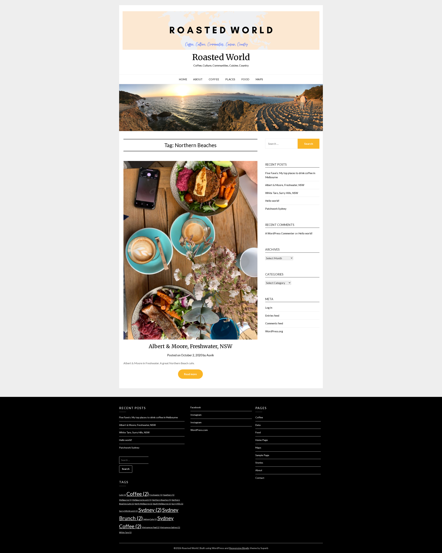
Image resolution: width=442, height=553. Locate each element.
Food (245, 79)
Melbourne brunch (142, 500)
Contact (259, 477)
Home (183, 79)
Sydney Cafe (150, 519)
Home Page (261, 439)
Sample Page (262, 455)
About (198, 79)
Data (258, 424)
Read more (190, 374)
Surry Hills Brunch (128, 511)
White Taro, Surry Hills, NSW (281, 192)
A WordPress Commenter (279, 233)
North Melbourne (143, 504)
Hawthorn (168, 495)
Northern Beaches (161, 500)
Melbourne (125, 500)
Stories (259, 462)
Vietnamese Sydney (170, 527)
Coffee (214, 79)
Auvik (210, 355)
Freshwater (155, 495)
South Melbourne (162, 504)
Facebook (195, 407)
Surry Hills (177, 504)
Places (230, 79)
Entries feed (272, 315)
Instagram (195, 414)
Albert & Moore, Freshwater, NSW (190, 346)
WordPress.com (199, 429)
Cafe (122, 495)
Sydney (150, 510)
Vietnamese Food (151, 527)
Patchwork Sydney (275, 208)
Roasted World (221, 57)
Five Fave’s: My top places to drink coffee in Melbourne (148, 417)
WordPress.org (274, 331)
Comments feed (274, 323)
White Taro (125, 532)
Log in (268, 307)
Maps (259, 79)
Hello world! (272, 200)
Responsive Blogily (239, 548)
